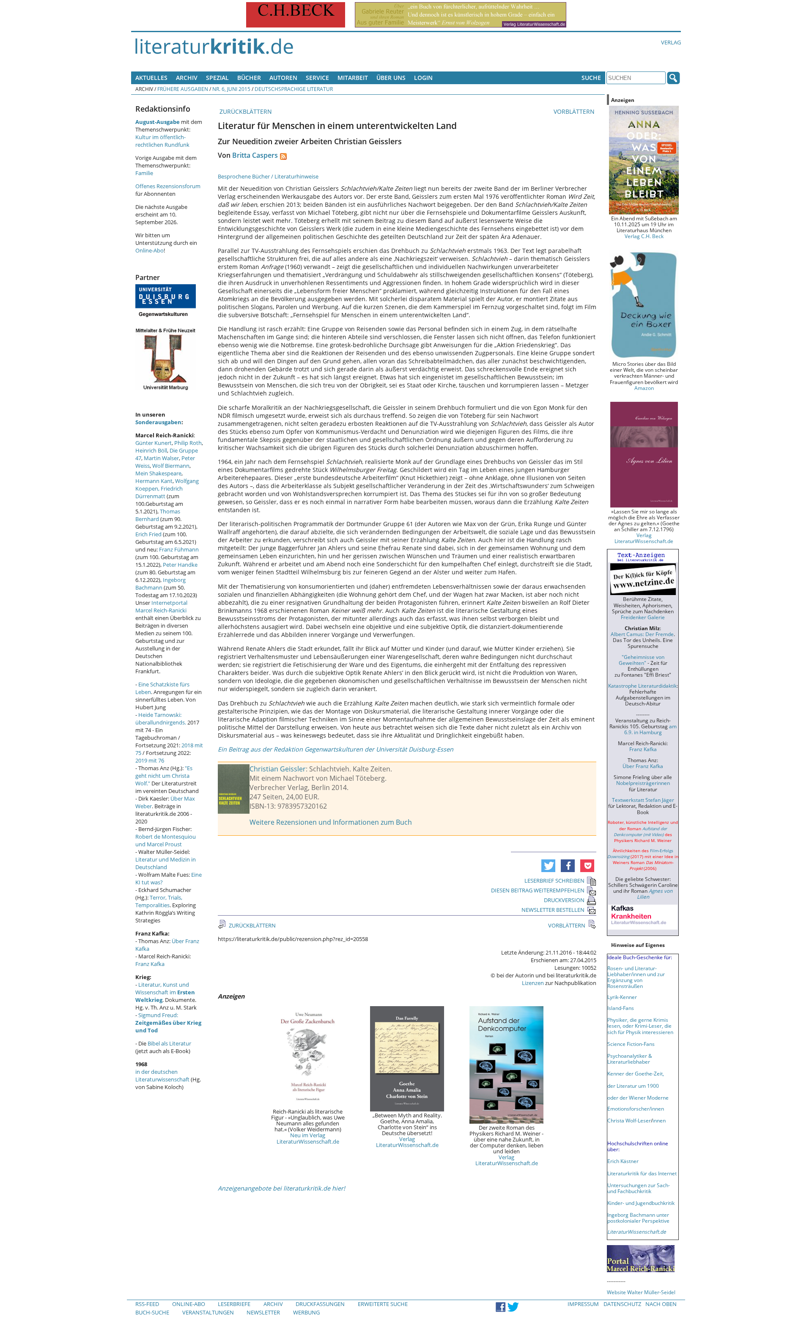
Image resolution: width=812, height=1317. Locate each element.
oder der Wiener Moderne (638, 1097)
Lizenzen (533, 983)
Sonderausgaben (158, 422)
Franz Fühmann (179, 549)
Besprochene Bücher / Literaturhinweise (268, 176)
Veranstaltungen (208, 1312)
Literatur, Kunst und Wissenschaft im (165, 992)
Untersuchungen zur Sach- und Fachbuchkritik (638, 1188)
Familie (144, 173)
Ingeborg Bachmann (160, 583)
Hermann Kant (154, 481)
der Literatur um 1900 (633, 1085)
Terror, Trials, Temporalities (158, 901)
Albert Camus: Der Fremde (642, 634)
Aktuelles (151, 78)
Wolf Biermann (170, 465)
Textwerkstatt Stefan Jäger (643, 799)
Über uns (391, 78)
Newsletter (263, 1312)
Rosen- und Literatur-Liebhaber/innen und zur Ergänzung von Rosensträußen (636, 977)
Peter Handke (180, 564)
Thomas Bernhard (157, 515)
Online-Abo (149, 250)
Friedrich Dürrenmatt (159, 492)
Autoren (283, 78)
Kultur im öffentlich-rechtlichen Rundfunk (162, 140)
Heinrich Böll (151, 450)
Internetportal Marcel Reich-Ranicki (161, 606)
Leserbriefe (234, 1304)
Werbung (306, 1312)
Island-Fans (620, 1007)
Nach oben (661, 1304)
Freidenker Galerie (643, 617)
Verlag (671, 42)
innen (659, 1120)
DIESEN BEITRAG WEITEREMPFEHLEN (537, 890)
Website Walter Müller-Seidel (641, 1292)
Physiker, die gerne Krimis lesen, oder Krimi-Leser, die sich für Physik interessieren (640, 1025)
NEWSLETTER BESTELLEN (552, 910)
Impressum (583, 1304)
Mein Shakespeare (158, 473)
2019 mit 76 (149, 760)
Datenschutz (622, 1304)
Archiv (187, 78)
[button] (548, 865)
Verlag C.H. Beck (644, 236)
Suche (591, 78)
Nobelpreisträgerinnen (643, 782)
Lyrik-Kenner (622, 996)
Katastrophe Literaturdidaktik (642, 685)
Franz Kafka (150, 964)
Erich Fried (148, 534)
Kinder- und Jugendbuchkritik (641, 1202)
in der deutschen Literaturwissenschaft (162, 1075)
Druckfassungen (320, 1304)
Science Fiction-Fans (631, 1043)
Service (317, 78)
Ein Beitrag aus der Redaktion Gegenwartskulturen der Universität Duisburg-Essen (335, 749)
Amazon (644, 387)
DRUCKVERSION (564, 900)
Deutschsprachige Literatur (294, 88)
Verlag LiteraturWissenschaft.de (407, 1142)
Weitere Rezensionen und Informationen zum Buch (331, 822)
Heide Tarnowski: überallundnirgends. (160, 718)
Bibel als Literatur (169, 1043)
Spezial (217, 78)
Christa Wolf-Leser (629, 1120)
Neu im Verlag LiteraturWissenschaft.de (308, 1138)
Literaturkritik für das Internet (642, 1173)
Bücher (249, 78)
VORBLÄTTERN (575, 111)
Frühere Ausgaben (182, 88)
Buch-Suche (152, 1312)
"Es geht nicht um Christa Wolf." (163, 775)
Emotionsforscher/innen (635, 1108)
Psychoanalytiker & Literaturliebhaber (629, 1058)
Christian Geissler (278, 769)
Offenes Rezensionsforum (167, 186)
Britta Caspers (255, 155)
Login (423, 78)
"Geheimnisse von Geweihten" (641, 659)
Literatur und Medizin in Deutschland (165, 863)
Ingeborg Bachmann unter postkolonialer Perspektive (638, 1217)
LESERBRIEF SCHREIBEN (554, 880)
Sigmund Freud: (168, 1022)
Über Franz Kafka (643, 766)
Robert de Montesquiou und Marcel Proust (165, 840)
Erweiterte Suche (383, 1304)
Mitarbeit (352, 78)
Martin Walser (161, 458)
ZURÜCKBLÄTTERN (245, 111)
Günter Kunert (153, 443)
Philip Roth (188, 443)
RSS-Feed (147, 1304)
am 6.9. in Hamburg (650, 729)
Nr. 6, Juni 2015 (231, 88)
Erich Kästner (623, 1161)
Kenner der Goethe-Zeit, (635, 1073)
